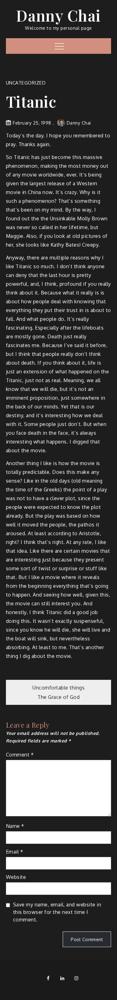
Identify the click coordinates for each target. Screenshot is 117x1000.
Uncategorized (26, 83)
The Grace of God (58, 697)
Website (16, 877)
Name (15, 826)
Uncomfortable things (58, 688)
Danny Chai (58, 15)
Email (14, 852)
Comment (20, 754)
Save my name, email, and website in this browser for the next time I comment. (57, 912)
